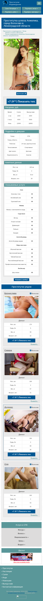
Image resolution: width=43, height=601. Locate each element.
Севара (8, 350)
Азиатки (28, 155)
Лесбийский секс (16, 198)
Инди (5, 578)
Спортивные (29, 147)
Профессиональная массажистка (15, 264)
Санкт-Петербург (11, 8)
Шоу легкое (15, 272)
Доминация (15, 225)
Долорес (8, 407)
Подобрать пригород (31, 12)
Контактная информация (13, 587)
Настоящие (7, 571)
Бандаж (15, 233)
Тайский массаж (16, 257)
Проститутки (8, 568)
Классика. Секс (16, 194)
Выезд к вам (8, 584)
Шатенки (28, 151)
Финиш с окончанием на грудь (15, 209)
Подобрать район (11, 12)
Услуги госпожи (16, 221)
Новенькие (7, 581)
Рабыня (15, 229)
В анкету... (34, 344)
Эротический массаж (15, 253)
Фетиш (16, 218)
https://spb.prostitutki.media (21, 562)
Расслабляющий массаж (15, 260)
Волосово (29, 140)
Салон (5, 574)
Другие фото (21, 93)
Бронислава (10, 293)
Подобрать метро (31, 8)
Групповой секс (16, 201)
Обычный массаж (15, 249)
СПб (28, 136)
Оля (6, 464)
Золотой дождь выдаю (16, 241)
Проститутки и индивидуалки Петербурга (22, 592)
